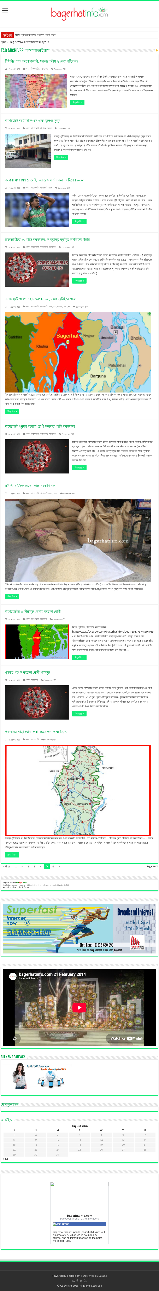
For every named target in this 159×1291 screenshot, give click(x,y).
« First (6, 866)
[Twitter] (81, 1280)
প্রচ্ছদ (3, 41)
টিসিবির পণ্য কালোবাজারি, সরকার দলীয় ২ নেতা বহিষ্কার (41, 61)
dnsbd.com (73, 1275)
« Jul (5, 1158)
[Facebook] (77, 1280)
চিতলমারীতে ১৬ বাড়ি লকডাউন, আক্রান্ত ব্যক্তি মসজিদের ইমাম (47, 239)
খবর (28, 69)
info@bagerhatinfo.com (19, 887)
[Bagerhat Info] (79, 13)
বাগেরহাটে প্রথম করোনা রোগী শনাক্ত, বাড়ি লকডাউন (40, 426)
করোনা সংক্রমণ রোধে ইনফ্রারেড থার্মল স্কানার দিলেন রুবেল (44, 180)
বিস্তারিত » (77, 102)
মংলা (55, 493)
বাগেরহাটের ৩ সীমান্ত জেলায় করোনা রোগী (33, 611)
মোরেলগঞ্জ (57, 306)
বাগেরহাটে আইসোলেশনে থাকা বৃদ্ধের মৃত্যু (32, 120)
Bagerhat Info (9, 883)
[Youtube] (85, 1280)
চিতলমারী (35, 69)
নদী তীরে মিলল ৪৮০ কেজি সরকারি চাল (30, 485)
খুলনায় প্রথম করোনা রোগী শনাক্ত (27, 672)
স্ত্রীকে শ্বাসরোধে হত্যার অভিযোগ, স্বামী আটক (35, 34)
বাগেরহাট (44, 69)
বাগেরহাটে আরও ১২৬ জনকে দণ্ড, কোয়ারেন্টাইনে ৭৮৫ (40, 298)
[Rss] (73, 1280)
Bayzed (103, 1275)
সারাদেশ (52, 247)
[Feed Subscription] (157, 50)
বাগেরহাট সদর (46, 128)
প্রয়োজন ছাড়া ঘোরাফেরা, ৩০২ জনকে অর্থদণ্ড (36, 731)
